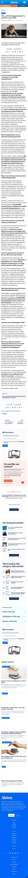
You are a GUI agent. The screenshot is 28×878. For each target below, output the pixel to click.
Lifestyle (3, 10)
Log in (18, 504)
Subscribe (5, 5)
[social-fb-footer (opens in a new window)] (12, 853)
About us (14, 862)
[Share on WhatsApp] (22, 51)
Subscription (14, 839)
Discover (14, 827)
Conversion (5, 693)
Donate (13, 5)
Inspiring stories (6, 718)
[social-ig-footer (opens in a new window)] (17, 853)
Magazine (14, 837)
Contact (14, 869)
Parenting (4, 413)
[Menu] (5, 2)
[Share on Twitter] (17, 51)
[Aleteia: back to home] (14, 2)
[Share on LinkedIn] (15, 51)
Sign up (5, 445)
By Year (14, 848)
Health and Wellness (7, 742)
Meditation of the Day (11, 617)
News (14, 822)
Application (14, 835)
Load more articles (14, 555)
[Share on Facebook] (12, 51)
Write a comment (14, 509)
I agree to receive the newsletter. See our (14, 442)
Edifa (14, 20)
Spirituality (14, 826)
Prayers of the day (10, 621)
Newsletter (14, 833)
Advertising (14, 842)
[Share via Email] (19, 51)
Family (4, 766)
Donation (14, 840)
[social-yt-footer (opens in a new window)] (10, 853)
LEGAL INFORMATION (14, 864)
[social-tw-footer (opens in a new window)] (15, 853)
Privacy (14, 873)
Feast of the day (9, 612)
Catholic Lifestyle (6, 666)
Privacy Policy (14, 871)
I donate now (7, 480)
